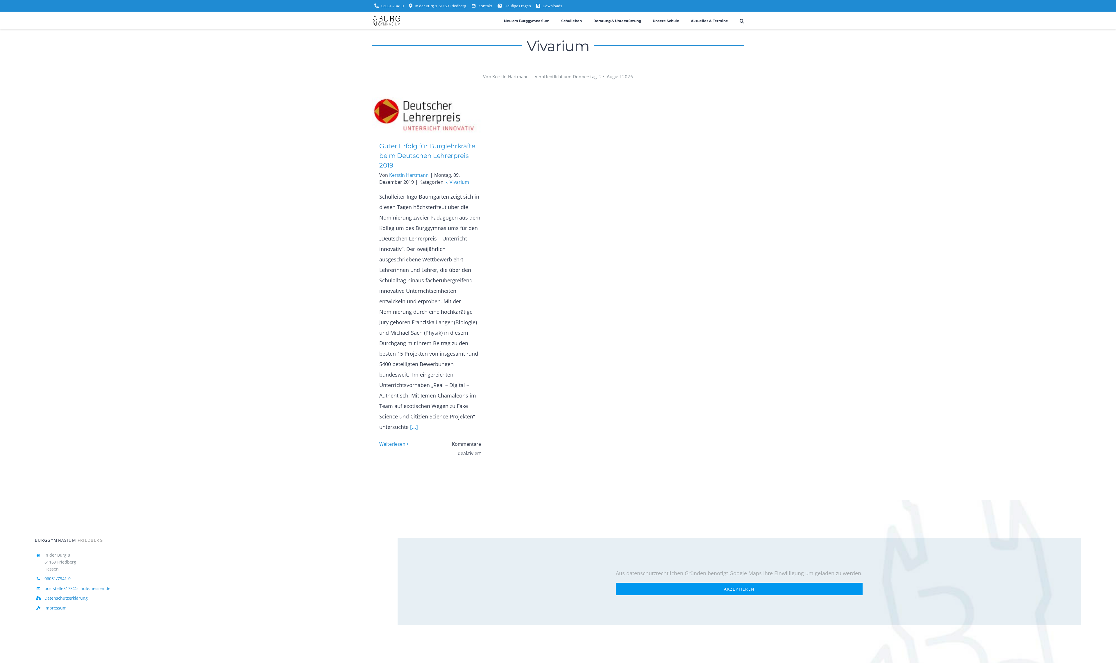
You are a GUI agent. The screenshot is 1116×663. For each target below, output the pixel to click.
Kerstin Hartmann (409, 175)
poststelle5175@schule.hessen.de (77, 588)
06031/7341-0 (57, 578)
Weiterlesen (392, 444)
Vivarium (459, 182)
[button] (742, 20)
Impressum (55, 608)
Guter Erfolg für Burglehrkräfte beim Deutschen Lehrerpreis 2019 (421, 114)
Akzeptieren (739, 589)
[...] (413, 426)
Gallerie (438, 114)
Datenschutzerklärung (66, 598)
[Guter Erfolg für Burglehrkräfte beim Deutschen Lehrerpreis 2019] (430, 115)
